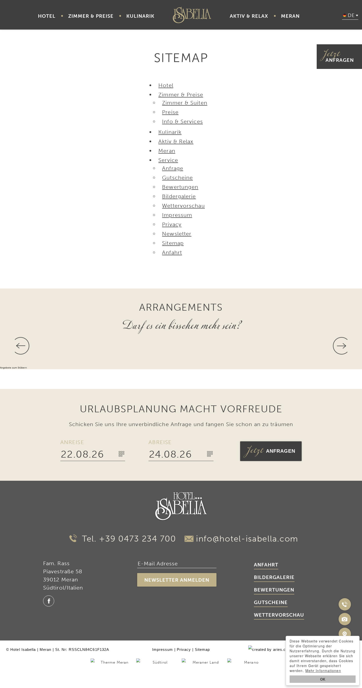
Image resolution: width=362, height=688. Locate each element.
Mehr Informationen (323, 670)
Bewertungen (274, 590)
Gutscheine (271, 602)
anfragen (338, 56)
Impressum (162, 649)
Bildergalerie (274, 577)
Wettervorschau (279, 615)
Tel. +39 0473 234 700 (127, 539)
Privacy (184, 649)
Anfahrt (266, 565)
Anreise (72, 442)
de (351, 15)
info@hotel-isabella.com (247, 539)
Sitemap (202, 649)
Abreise (160, 442)
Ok (322, 679)
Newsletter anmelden (176, 580)
